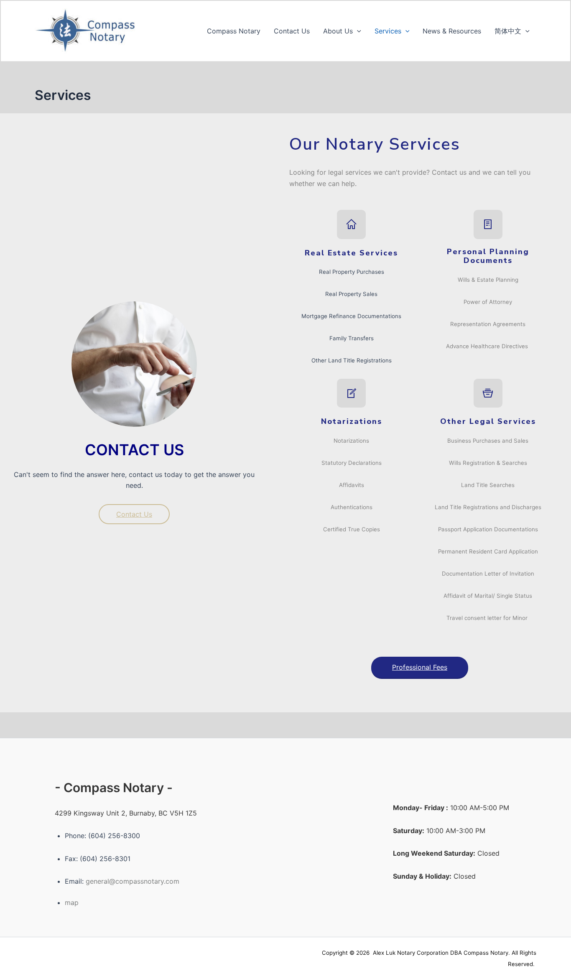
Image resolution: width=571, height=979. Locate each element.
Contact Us (292, 31)
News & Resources (452, 31)
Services (388, 31)
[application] (357, 31)
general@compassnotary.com (132, 881)
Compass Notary (233, 31)
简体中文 (508, 31)
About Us (338, 31)
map (72, 902)
